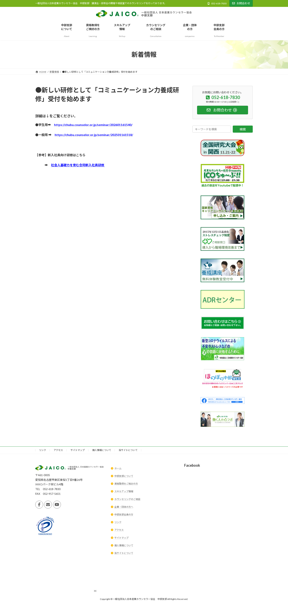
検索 (243, 129)
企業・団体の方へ (123, 506)
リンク (42, 450)
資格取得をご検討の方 (126, 483)
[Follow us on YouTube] (57, 505)
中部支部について (123, 476)
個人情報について (101, 450)
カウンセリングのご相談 (127, 499)
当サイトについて (128, 450)
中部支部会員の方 (123, 514)
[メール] (48, 505)
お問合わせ (243, 3)
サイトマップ (78, 450)
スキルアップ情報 (123, 491)
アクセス (58, 450)
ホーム (117, 468)
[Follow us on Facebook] (39, 505)
